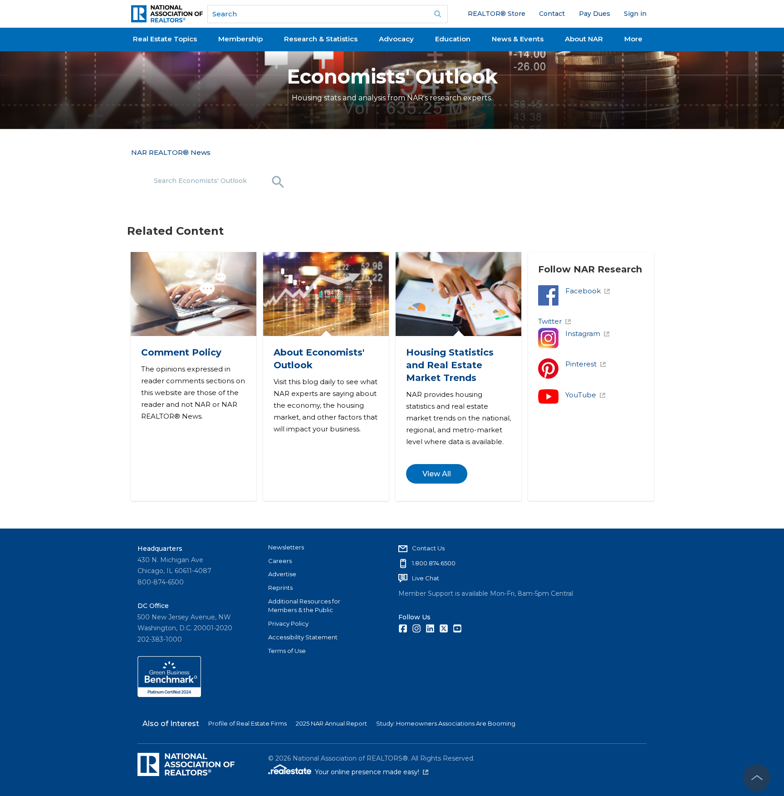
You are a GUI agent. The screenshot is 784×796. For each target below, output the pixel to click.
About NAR (584, 39)
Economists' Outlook (392, 76)
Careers (280, 560)
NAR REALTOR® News (171, 152)
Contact (552, 14)
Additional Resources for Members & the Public (304, 606)
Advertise (282, 574)
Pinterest (581, 364)
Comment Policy (181, 352)
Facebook (583, 291)
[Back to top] (756, 777)
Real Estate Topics (165, 39)
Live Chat (425, 578)
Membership (240, 39)
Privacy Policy (288, 623)
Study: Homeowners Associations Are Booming (445, 723)
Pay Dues (594, 14)
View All (436, 474)
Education (452, 39)
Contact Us (428, 548)
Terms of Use (287, 650)
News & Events (518, 39)
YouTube (580, 395)
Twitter (550, 321)
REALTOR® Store (496, 14)
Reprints (280, 587)
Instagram (582, 333)
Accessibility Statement (303, 637)
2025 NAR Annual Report (331, 723)
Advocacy (396, 39)
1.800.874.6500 (434, 563)
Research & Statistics (321, 39)
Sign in (635, 14)
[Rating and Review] (169, 695)
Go (438, 14)
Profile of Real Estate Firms (247, 723)
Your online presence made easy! (371, 772)
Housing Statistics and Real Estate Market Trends (449, 365)
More (633, 39)
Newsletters (286, 547)
